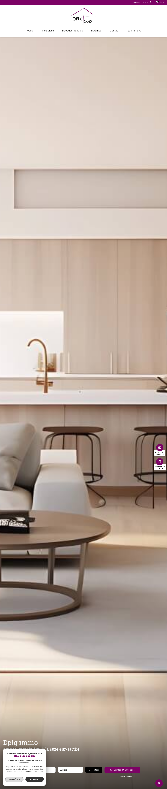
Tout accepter (34, 779)
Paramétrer (14, 779)
